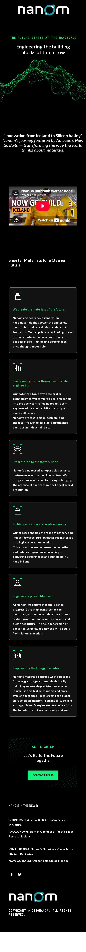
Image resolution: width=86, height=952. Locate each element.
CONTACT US (41, 775)
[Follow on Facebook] (12, 874)
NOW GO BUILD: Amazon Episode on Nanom (38, 860)
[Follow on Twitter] (20, 874)
